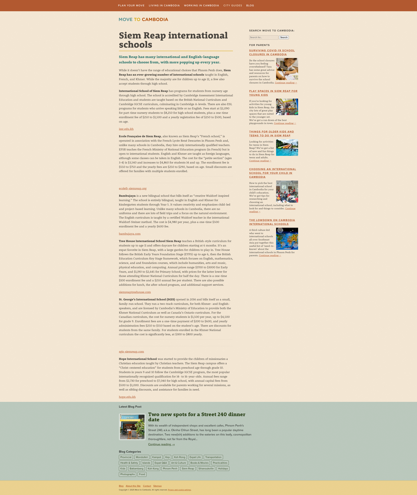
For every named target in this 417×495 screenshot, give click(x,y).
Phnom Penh (170, 468)
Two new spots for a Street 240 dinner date (196, 417)
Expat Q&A (161, 463)
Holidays (223, 468)
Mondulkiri (142, 457)
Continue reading (286, 82)
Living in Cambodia (164, 5)
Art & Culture (178, 463)
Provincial (125, 457)
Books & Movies (199, 463)
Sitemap (157, 486)
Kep (167, 457)
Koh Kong (153, 468)
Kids (122, 468)
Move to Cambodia (143, 19)
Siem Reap (188, 468)
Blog (250, 5)
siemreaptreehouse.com (135, 292)
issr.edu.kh (126, 129)
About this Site (133, 486)
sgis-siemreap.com (131, 351)
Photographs (127, 474)
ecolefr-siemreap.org (132, 188)
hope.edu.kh (127, 397)
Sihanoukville (206, 468)
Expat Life (195, 457)
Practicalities (220, 463)
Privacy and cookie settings (179, 490)
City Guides (232, 5)
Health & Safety (129, 463)
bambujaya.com (130, 234)
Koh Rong (179, 457)
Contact (147, 486)
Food (142, 474)
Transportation (213, 457)
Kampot (156, 457)
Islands (146, 463)
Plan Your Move (131, 5)
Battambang (136, 468)
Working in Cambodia (201, 5)
